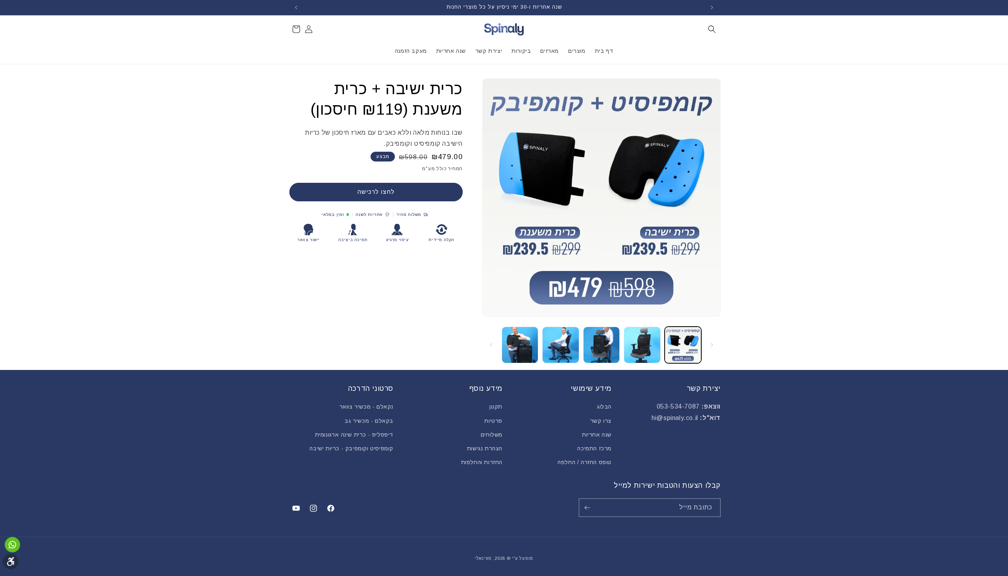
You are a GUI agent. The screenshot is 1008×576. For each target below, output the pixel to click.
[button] (712, 29)
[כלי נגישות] (11, 561)
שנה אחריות (596, 434)
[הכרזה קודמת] (712, 7)
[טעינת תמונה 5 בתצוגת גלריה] (520, 345)
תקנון (495, 406)
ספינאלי (483, 558)
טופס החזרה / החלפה (584, 462)
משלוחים (491, 434)
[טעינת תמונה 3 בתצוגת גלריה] (601, 345)
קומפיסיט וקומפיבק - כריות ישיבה (351, 448)
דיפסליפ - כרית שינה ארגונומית (354, 434)
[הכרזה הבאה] (296, 7)
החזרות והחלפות (481, 462)
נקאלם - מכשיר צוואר (366, 406)
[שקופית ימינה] (491, 344)
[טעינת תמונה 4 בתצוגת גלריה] (560, 345)
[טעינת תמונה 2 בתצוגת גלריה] (642, 345)
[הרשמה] (588, 507)
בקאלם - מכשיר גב (369, 421)
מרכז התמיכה (594, 448)
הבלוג (604, 406)
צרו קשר (600, 421)
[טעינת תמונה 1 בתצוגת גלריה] (683, 345)
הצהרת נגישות (484, 448)
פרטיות (493, 421)
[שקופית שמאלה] (712, 344)
